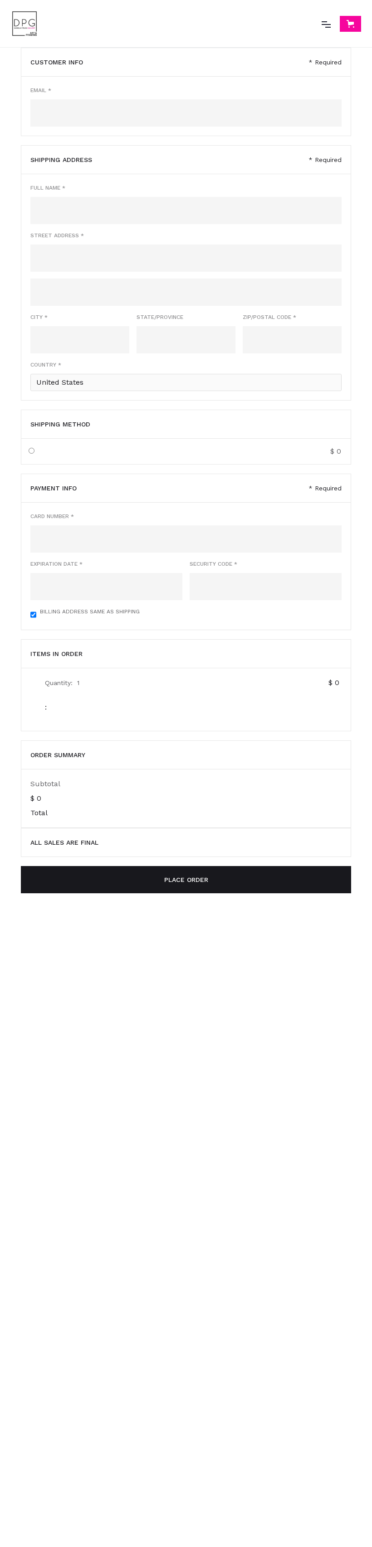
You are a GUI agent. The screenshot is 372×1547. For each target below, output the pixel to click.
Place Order (186, 879)
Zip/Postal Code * (269, 317)
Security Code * (213, 564)
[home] (24, 23)
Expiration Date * (56, 564)
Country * (45, 365)
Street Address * (57, 235)
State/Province (160, 317)
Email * (40, 90)
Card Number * (52, 516)
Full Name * (47, 188)
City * (39, 317)
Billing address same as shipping (90, 611)
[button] (326, 23)
